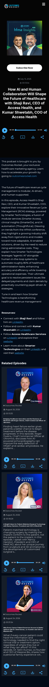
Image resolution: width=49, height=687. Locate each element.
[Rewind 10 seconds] (3, 137)
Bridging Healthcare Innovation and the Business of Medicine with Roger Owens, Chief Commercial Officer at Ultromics (24, 420)
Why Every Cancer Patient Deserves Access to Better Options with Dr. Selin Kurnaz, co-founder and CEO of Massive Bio (23, 629)
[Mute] (45, 130)
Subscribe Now (24, 67)
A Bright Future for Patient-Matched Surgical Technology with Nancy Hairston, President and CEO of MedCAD (24, 525)
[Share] (42, 137)
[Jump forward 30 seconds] (12, 137)
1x (22, 137)
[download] (33, 137)
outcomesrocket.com (24, 176)
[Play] (5, 130)
